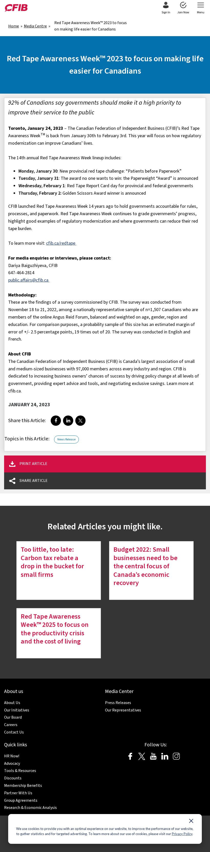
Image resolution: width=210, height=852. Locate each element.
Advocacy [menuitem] (12, 763)
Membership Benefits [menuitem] (23, 785)
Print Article (33, 464)
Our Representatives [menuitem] (123, 710)
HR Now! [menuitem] (11, 756)
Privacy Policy (182, 834)
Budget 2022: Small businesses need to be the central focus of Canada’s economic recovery (145, 566)
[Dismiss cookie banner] (191, 822)
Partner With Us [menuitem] (18, 793)
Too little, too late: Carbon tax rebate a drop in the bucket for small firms (52, 562)
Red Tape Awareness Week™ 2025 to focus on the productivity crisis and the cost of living (55, 629)
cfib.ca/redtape (61, 243)
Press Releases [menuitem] (118, 703)
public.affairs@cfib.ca (28, 280)
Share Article (33, 480)
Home (13, 26)
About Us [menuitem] (12, 703)
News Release (66, 439)
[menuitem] (166, 8)
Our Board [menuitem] (13, 717)
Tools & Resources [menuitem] (20, 771)
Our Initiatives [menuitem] (16, 710)
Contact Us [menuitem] (14, 732)
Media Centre (35, 26)
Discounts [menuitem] (13, 778)
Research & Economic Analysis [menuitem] (30, 807)
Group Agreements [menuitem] (20, 800)
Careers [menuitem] (10, 725)
